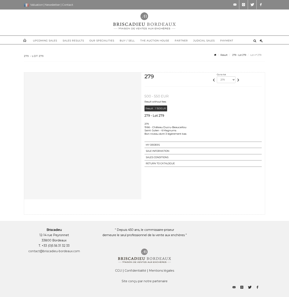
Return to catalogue (160, 163)
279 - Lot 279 (239, 54)
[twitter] (252, 4)
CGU (118, 270)
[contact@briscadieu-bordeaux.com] (235, 4)
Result (223, 54)
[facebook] (261, 4)
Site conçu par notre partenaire (145, 281)
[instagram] (243, 4)
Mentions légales (161, 270)
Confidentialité (135, 270)
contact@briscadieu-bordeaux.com (54, 251)
